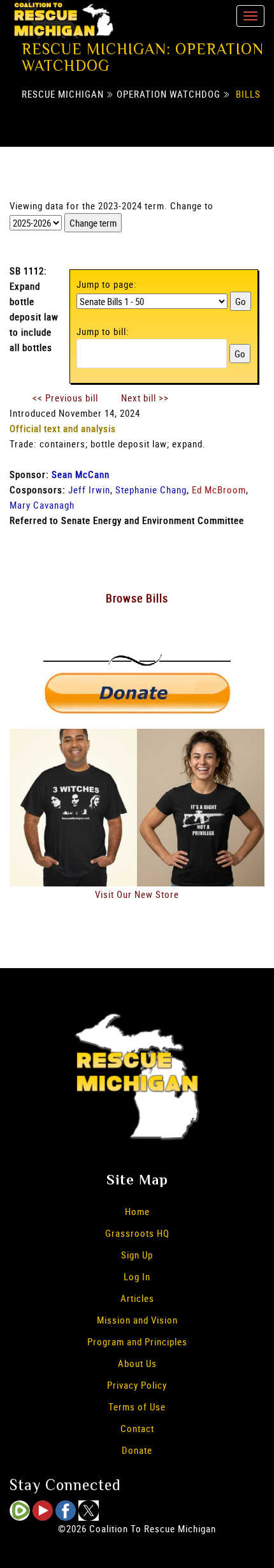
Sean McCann (81, 474)
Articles (137, 1298)
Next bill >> (145, 397)
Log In (137, 1276)
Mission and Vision (137, 1319)
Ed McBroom (219, 489)
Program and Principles (137, 1341)
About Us (137, 1363)
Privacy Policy (137, 1384)
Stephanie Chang (151, 489)
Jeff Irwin (89, 489)
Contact (137, 1428)
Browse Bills (137, 598)
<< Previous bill (65, 397)
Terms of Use (137, 1406)
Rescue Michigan (63, 93)
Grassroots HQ (137, 1233)
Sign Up (137, 1254)
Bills (248, 93)
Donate (137, 1450)
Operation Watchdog (168, 93)
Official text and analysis (63, 428)
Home (137, 1211)
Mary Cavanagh (42, 504)
